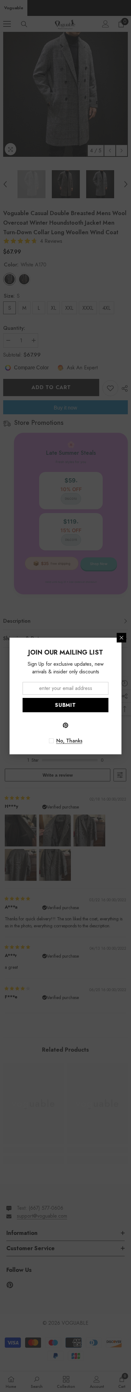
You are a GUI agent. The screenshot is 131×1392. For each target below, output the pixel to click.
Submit (65, 705)
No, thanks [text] (69, 740)
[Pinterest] (65, 725)
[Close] (121, 637)
